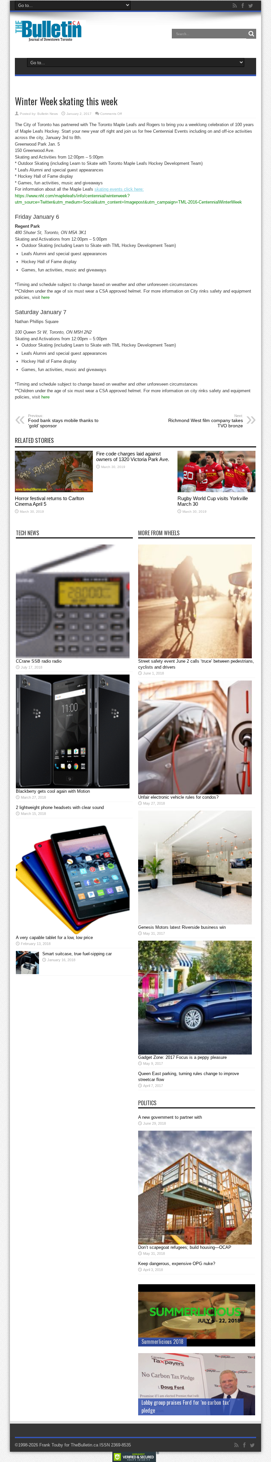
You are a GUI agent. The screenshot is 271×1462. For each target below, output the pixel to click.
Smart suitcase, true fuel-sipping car (77, 953)
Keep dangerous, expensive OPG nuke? (176, 1263)
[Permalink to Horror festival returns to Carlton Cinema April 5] (54, 490)
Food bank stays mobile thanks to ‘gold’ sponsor (63, 421)
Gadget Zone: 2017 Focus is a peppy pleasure (182, 1057)
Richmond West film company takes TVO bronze (205, 421)
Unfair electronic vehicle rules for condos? (178, 797)
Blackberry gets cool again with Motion (53, 791)
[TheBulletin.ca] (50, 37)
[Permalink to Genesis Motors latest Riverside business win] (195, 922)
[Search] (251, 34)
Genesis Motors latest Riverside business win (182, 927)
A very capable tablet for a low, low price (54, 937)
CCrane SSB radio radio (38, 661)
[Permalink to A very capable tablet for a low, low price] (73, 933)
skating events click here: (119, 189)
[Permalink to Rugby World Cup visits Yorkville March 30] (216, 490)
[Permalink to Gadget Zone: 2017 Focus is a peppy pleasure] (195, 1053)
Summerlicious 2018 (162, 1341)
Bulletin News (47, 114)
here (45, 297)
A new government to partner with (170, 1117)
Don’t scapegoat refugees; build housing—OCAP (184, 1247)
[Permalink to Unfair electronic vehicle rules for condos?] (195, 792)
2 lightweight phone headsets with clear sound (60, 807)
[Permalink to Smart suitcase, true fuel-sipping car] (27, 972)
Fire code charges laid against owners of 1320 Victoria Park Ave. (132, 456)
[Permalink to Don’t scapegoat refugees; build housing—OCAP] (195, 1243)
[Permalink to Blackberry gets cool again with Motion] (73, 786)
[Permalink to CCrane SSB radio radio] (73, 656)
